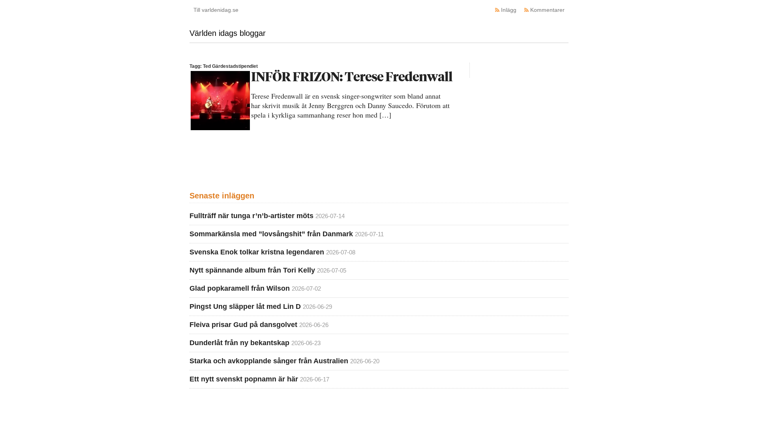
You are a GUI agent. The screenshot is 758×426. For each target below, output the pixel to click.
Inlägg (508, 10)
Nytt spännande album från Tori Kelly (252, 270)
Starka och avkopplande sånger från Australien (269, 361)
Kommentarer (547, 10)
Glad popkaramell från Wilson (240, 288)
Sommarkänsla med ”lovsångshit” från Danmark (271, 234)
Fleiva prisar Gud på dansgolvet (243, 325)
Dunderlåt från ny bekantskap (239, 343)
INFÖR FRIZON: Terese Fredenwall (351, 76)
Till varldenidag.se (215, 10)
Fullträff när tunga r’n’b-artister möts (251, 216)
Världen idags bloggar (228, 33)
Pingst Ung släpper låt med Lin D (245, 306)
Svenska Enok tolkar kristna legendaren (257, 252)
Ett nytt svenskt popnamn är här (244, 379)
